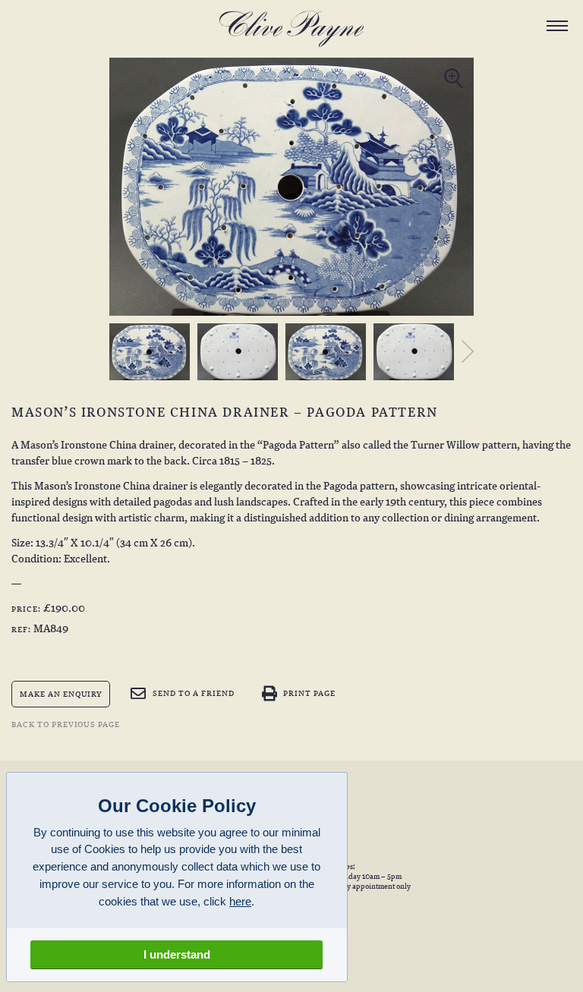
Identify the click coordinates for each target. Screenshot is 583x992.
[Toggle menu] (557, 25)
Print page (309, 692)
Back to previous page (65, 723)
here (240, 901)
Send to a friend (193, 692)
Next (464, 351)
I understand (176, 954)
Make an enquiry (61, 693)
